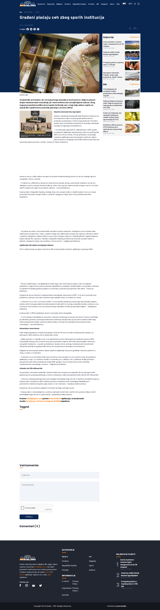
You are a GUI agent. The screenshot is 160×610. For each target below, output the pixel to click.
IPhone (22, 575)
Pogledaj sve (135, 37)
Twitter (39, 401)
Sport (112, 4)
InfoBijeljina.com (34, 398)
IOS (59, 398)
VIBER (57, 401)
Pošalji (29, 517)
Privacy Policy (75, 582)
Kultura (92, 570)
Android (53, 398)
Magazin (104, 4)
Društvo (68, 4)
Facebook (30, 401)
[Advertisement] (59, 160)
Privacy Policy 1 (75, 589)
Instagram (49, 401)
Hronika (91, 4)
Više (118, 4)
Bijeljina (59, 4)
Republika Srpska (79, 4)
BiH (98, 4)
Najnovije (50, 4)
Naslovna (41, 4)
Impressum (67, 588)
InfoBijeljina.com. (40, 567)
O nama (65, 581)
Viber (49, 575)
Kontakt (65, 595)
